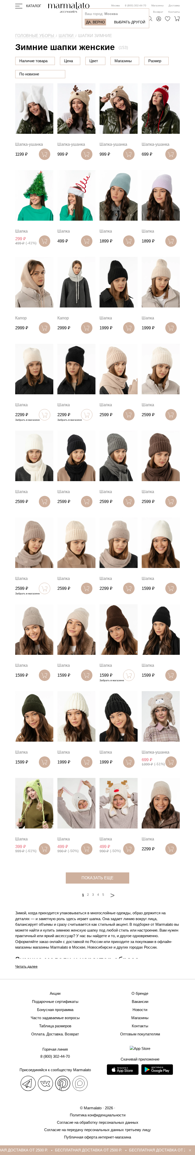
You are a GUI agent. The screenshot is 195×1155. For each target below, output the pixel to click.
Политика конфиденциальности (97, 1115)
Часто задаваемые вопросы (55, 1018)
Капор (21, 318)
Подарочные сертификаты (55, 1001)
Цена (68, 61)
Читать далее (26, 966)
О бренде (140, 993)
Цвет (93, 61)
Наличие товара (33, 61)
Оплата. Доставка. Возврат (55, 1034)
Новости (140, 1009)
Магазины (157, 5)
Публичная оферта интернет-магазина (97, 1137)
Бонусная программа (55, 1009)
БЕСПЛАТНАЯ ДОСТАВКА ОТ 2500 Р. (78, 1150)
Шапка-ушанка (29, 144)
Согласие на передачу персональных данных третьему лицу (97, 1130)
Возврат (158, 11)
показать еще (97, 878)
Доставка (174, 5)
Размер (154, 61)
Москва (115, 5)
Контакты (174, 11)
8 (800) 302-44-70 (135, 5)
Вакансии (140, 1001)
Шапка (21, 231)
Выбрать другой (129, 22)
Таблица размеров (55, 1026)
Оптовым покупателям (140, 1034)
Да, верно (95, 22)
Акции (55, 993)
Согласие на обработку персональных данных (97, 1122)
